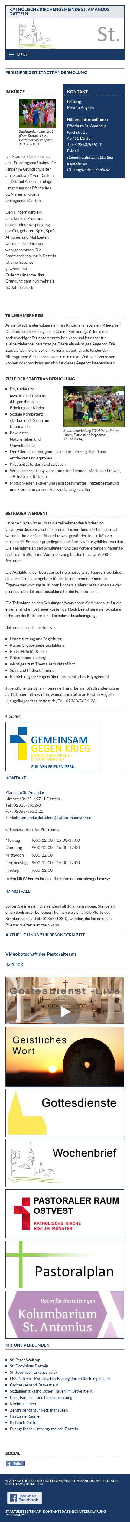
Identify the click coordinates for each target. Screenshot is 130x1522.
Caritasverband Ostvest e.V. (34, 1385)
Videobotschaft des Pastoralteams (41, 954)
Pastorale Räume (25, 1416)
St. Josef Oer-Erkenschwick (33, 1372)
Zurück (15, 716)
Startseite (14, 1511)
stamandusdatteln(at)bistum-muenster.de (55, 817)
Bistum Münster (24, 1422)
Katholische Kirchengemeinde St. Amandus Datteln (59, 11)
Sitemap (34, 1511)
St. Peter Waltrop (25, 1359)
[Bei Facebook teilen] (15, 1465)
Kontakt (51, 1511)
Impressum (14, 1515)
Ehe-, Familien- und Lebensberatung (41, 1397)
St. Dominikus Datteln (29, 1366)
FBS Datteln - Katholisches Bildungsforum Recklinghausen (60, 1378)
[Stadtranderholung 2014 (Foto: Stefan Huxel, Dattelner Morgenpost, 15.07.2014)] (38, 126)
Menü (22, 54)
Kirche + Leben (23, 1403)
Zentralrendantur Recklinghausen (39, 1410)
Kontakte (102, 169)
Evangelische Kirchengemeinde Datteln (44, 1428)
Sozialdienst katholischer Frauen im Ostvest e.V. (51, 1391)
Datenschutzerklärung (84, 1511)
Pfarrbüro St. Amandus (25, 792)
